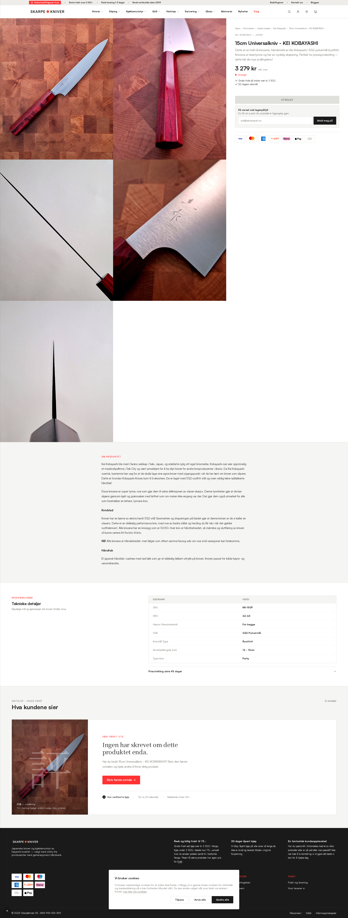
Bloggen (315, 2)
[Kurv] (315, 11)
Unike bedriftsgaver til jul (46, 2)
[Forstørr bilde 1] (107, 23)
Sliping (113, 11)
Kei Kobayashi (279, 28)
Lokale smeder (263, 28)
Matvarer (226, 11)
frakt (179, 861)
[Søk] (289, 11)
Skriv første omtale (119, 780)
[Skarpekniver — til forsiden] (37, 842)
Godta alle (222, 899)
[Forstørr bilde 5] (107, 306)
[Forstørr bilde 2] (221, 23)
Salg (256, 11)
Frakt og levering (298, 882)
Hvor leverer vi (296, 888)
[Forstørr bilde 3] (107, 165)
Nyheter (243, 11)
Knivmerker (248, 28)
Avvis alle (200, 899)
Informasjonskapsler (326, 913)
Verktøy (171, 11)
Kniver (96, 11)
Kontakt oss (297, 2)
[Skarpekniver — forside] (47, 11)
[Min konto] (298, 11)
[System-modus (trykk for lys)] (306, 11)
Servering (191, 11)
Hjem (237, 28)
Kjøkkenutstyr (134, 11)
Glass (209, 11)
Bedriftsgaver (276, 2)
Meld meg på (325, 120)
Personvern (295, 913)
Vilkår (309, 913)
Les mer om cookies (135, 891)
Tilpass (179, 899)
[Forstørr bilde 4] (221, 165)
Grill (154, 11)
